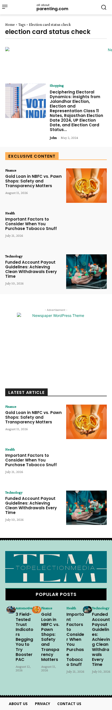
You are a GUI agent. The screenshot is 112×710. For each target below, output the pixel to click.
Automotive (24, 608)
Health (10, 213)
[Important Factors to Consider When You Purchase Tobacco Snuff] (86, 228)
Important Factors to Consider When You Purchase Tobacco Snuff (31, 223)
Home (10, 24)
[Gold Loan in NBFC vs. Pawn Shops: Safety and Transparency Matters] (86, 185)
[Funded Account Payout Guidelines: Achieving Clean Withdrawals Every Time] (86, 271)
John (53, 137)
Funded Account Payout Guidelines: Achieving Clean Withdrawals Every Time (31, 269)
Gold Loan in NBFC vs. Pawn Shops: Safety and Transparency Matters (33, 181)
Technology (13, 256)
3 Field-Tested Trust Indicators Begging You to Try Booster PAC (24, 636)
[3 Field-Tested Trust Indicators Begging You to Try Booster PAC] (11, 609)
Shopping (57, 85)
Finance (10, 170)
